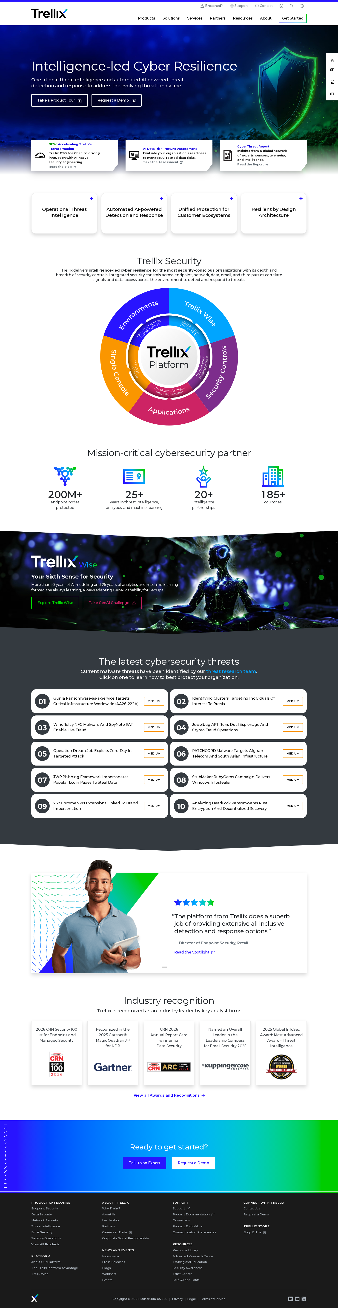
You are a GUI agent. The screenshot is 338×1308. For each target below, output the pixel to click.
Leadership (110, 1220)
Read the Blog (60, 166)
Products (146, 18)
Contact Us (251, 1208)
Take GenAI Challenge (109, 603)
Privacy (177, 1299)
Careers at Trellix (114, 1232)
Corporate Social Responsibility (125, 1238)
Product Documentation (191, 1214)
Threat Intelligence (45, 1226)
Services (195, 18)
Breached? (214, 6)
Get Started (292, 18)
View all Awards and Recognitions (167, 1095)
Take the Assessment (160, 162)
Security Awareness (187, 1268)
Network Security (44, 1220)
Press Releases (113, 1262)
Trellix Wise (40, 1274)
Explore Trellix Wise (55, 603)
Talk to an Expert (144, 1163)
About (266, 18)
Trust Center (182, 1274)
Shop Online (252, 1232)
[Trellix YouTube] (297, 1299)
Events (107, 1280)
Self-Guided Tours (186, 1280)
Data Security (41, 1214)
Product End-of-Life (188, 1226)
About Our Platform (45, 1262)
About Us (109, 1214)
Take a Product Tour (56, 100)
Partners (218, 18)
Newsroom (110, 1256)
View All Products (45, 1244)
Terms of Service (212, 1299)
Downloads (181, 1220)
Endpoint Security (44, 1208)
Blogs (106, 1268)
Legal (191, 1299)
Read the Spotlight (191, 952)
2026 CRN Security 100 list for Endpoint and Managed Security (56, 1035)
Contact (266, 6)
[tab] (156, 967)
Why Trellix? (111, 1208)
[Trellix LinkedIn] (290, 1299)
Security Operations (46, 1238)
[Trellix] (35, 1298)
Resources (243, 18)
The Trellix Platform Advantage (54, 1268)
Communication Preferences (194, 1232)
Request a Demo (113, 100)
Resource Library (185, 1250)
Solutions (171, 18)
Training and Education (190, 1262)
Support (241, 6)
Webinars (109, 1274)
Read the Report (250, 164)
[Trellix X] (303, 1299)
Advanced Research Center (193, 1256)
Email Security (41, 1232)
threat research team (231, 671)
